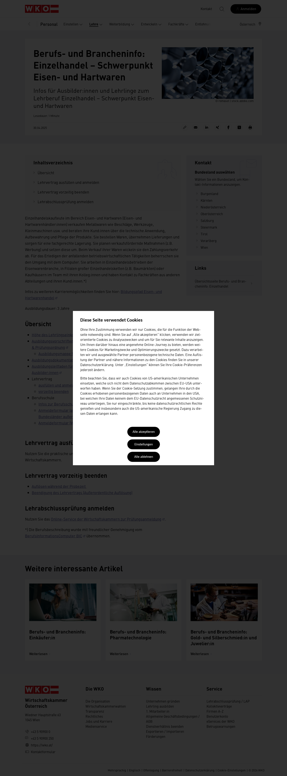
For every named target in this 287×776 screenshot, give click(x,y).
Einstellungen (143, 444)
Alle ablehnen (143, 457)
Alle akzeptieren (144, 432)
